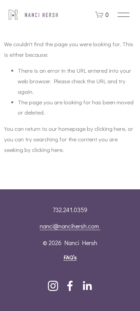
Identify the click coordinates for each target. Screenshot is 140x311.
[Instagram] (53, 285)
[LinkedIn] (87, 285)
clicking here (109, 129)
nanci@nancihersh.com (70, 226)
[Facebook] (70, 285)
